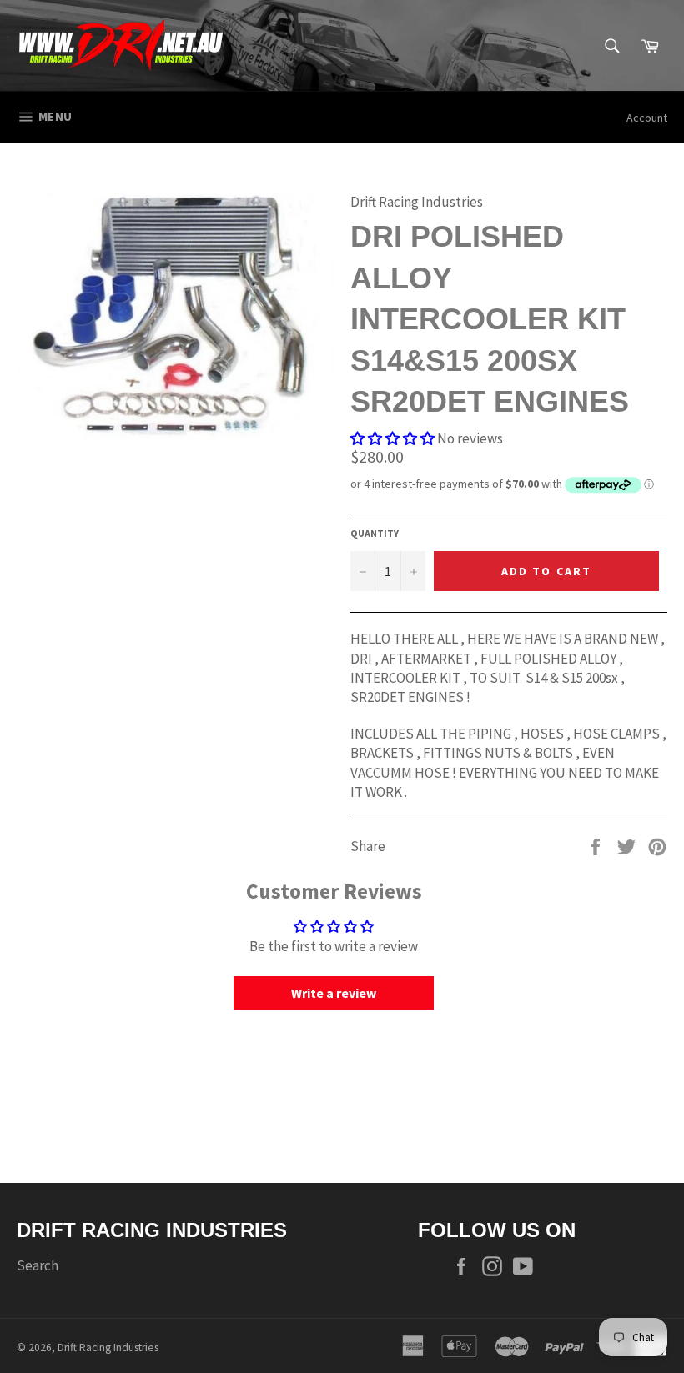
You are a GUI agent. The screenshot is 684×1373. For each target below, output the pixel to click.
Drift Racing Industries (108, 1347)
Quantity (374, 533)
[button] (392, 438)
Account (646, 117)
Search (37, 1265)
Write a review (333, 993)
